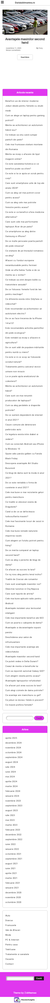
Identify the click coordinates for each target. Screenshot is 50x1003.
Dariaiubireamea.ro (25, 3)
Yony (41, 48)
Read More (25, 57)
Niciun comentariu (13, 50)
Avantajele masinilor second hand (25, 40)
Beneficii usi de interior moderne (21, 101)
